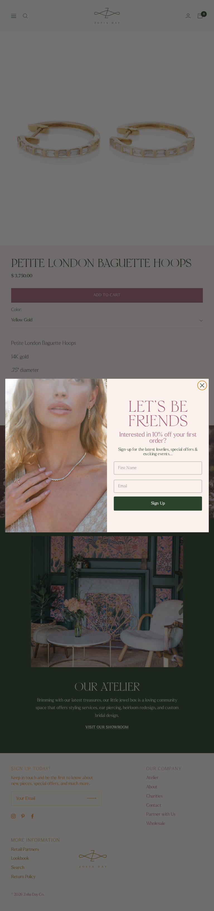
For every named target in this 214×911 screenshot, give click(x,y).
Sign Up (158, 504)
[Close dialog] (202, 385)
